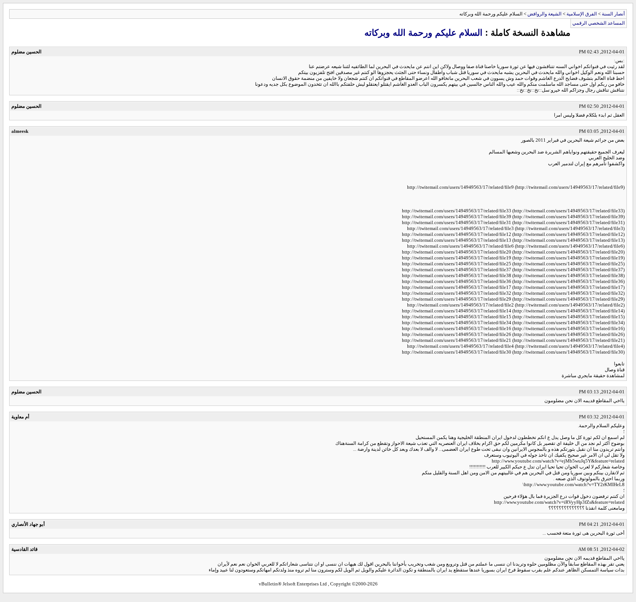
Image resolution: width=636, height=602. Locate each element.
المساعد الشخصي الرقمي (598, 23)
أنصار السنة (613, 14)
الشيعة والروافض (544, 14)
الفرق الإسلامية (581, 14)
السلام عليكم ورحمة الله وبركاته (423, 33)
